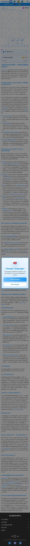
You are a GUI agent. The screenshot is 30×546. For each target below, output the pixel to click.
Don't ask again (15, 284)
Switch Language (15, 279)
